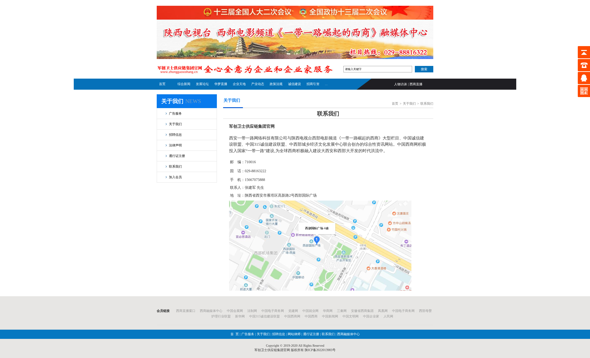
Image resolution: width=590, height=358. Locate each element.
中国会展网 (235, 311)
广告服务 (175, 113)
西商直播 (416, 84)
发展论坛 (202, 84)
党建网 (293, 311)
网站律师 (294, 334)
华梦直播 (220, 84)
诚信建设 (294, 84)
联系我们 (175, 166)
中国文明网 (350, 316)
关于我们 (175, 124)
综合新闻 (183, 84)
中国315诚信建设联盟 (264, 316)
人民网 (388, 316)
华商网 (328, 311)
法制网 (252, 311)
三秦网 (342, 311)
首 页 (234, 334)
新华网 (240, 316)
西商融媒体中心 (211, 311)
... (326, 84)
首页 (162, 84)
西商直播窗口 (185, 311)
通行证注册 (177, 156)
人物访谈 (400, 84)
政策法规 (276, 84)
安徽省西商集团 (362, 311)
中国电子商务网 (272, 311)
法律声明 (175, 145)
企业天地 (239, 84)
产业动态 (257, 84)
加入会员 (175, 177)
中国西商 (311, 316)
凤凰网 (383, 311)
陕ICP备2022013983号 (320, 350)
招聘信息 (175, 134)
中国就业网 (310, 311)
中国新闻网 (330, 316)
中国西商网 (292, 316)
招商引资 (313, 84)
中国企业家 (371, 316)
